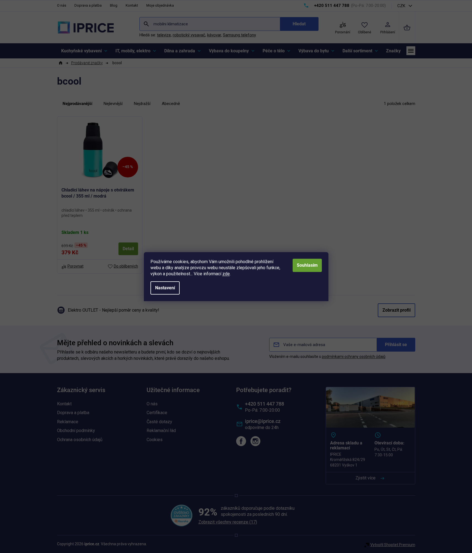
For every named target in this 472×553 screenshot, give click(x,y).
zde (226, 273)
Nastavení (165, 287)
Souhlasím (307, 265)
